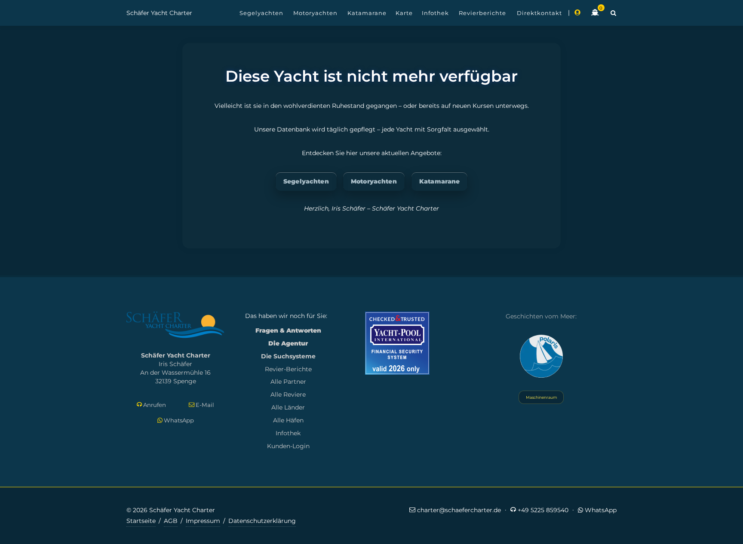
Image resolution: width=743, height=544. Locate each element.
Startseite (141, 521)
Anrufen (154, 404)
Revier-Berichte (288, 369)
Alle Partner (288, 381)
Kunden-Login (288, 446)
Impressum (203, 521)
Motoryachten (374, 181)
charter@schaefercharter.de (458, 510)
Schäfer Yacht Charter (159, 13)
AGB (171, 521)
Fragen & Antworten (288, 330)
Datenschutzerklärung (262, 521)
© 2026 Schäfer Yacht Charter (170, 510)
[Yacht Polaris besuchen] (541, 356)
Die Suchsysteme (288, 356)
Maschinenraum (541, 397)
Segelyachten (306, 181)
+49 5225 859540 (542, 510)
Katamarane (439, 181)
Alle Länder (288, 407)
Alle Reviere (288, 394)
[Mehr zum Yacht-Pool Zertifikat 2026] (397, 343)
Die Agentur (288, 343)
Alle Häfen (288, 420)
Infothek (288, 433)
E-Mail (204, 404)
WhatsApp (178, 420)
